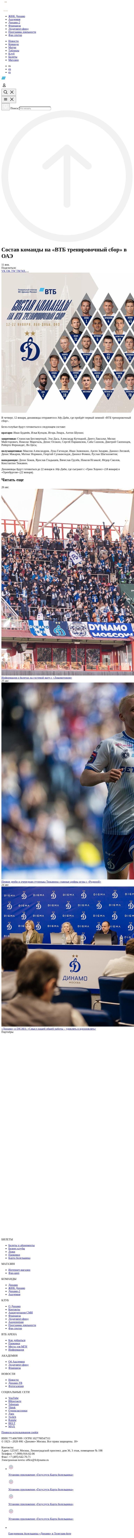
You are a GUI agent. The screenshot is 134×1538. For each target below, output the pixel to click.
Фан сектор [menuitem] (15, 1328)
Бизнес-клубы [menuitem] (16, 1248)
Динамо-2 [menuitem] (14, 1291)
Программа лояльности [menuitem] (22, 1325)
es (9, 72)
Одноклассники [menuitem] (17, 1410)
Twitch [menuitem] (12, 1416)
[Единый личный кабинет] (4, 87)
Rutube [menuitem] (12, 1420)
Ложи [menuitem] (11, 1251)
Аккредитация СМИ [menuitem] (20, 1312)
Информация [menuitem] (16, 1349)
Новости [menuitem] (13, 1379)
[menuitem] (70, 16)
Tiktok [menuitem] (12, 1407)
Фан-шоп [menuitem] (13, 1273)
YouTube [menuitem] (13, 1398)
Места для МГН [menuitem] (17, 1346)
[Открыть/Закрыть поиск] (8, 92)
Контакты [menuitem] (14, 1309)
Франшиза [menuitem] (14, 1315)
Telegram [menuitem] (13, 1404)
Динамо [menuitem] (13, 1284)
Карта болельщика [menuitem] (19, 1257)
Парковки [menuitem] (14, 1254)
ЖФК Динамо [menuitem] (16, 1288)
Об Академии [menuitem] (16, 1361)
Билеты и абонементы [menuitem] (21, 1245)
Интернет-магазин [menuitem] (19, 1269)
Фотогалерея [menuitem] (16, 1386)
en (9, 69)
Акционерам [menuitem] (16, 1322)
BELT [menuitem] (11, 1423)
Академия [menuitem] (14, 1294)
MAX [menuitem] (11, 1426)
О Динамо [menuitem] (14, 1306)
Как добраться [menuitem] (16, 1340)
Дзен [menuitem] (11, 1413)
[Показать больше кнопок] (27, 271)
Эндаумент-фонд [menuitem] (18, 1318)
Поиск (14, 108)
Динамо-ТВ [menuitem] (15, 1382)
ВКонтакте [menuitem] (14, 1401)
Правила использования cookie (19, 1432)
